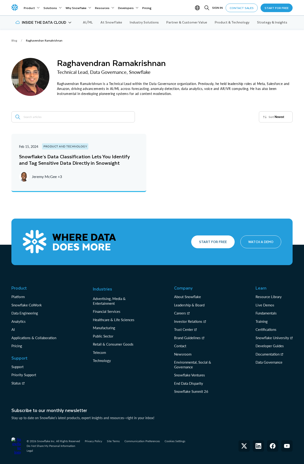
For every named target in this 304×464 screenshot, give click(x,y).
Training (262, 321)
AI (13, 329)
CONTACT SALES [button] (242, 7)
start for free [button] (277, 7)
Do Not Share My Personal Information (51, 446)
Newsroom (182, 354)
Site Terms (113, 441)
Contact (180, 346)
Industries (102, 289)
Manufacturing (104, 328)
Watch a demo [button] (260, 241)
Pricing (16, 346)
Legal (30, 450)
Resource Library (269, 297)
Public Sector (103, 336)
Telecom (99, 352)
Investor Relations (188, 321)
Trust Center (183, 329)
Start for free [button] (213, 241)
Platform (18, 297)
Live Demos (265, 305)
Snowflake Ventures (189, 375)
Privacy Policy (93, 441)
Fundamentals (266, 313)
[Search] (206, 7)
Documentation (268, 354)
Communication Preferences (142, 441)
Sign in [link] (217, 7)
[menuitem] (32, 8)
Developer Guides (270, 346)
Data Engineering (24, 313)
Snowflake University (272, 338)
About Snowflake (187, 297)
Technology (102, 360)
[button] (43, 22)
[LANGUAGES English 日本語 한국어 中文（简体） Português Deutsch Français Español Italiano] (198, 7)
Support (17, 367)
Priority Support (23, 375)
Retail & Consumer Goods (113, 344)
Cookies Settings (175, 441)
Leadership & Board (189, 305)
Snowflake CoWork (26, 305)
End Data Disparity (188, 383)
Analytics (18, 321)
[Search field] (17, 117)
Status (16, 383)
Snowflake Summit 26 (191, 391)
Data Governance (269, 362)
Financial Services (106, 311)
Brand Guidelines (187, 338)
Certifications (266, 329)
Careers (180, 313)
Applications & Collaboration (33, 338)
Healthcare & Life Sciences (113, 320)
